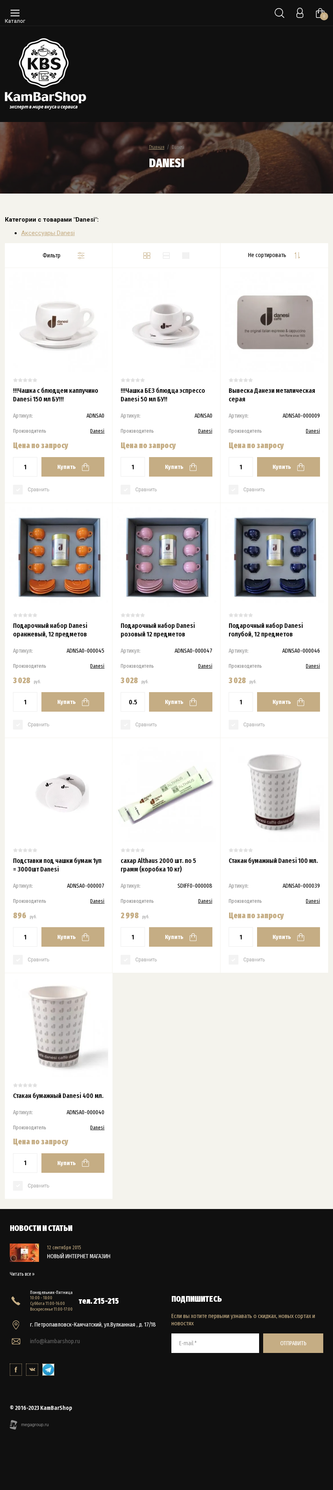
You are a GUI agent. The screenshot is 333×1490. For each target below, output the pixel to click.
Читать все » (22, 1274)
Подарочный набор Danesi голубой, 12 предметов (266, 629)
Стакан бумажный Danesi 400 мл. (58, 1095)
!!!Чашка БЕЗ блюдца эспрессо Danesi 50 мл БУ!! (163, 394)
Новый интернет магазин (78, 1256)
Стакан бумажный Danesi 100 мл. (273, 860)
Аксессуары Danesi (48, 233)
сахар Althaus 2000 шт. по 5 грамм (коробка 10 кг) (158, 865)
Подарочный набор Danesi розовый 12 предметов (158, 629)
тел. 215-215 (99, 1301)
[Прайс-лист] (185, 255)
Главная (156, 147)
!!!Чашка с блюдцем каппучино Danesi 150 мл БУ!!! (55, 394)
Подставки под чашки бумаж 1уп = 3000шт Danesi (57, 865)
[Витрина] (146, 255)
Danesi (97, 431)
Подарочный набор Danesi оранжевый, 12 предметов (50, 629)
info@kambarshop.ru (55, 1341)
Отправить (293, 1343)
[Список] (166, 255)
